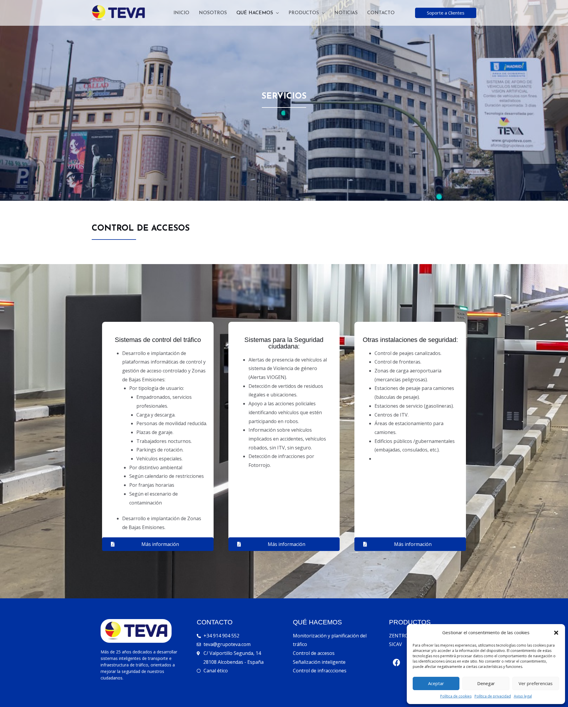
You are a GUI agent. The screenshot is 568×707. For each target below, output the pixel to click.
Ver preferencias (536, 683)
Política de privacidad (493, 696)
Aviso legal (523, 696)
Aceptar (436, 683)
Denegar (486, 683)
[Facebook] (396, 662)
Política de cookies (456, 696)
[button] (556, 633)
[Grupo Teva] (118, 12)
